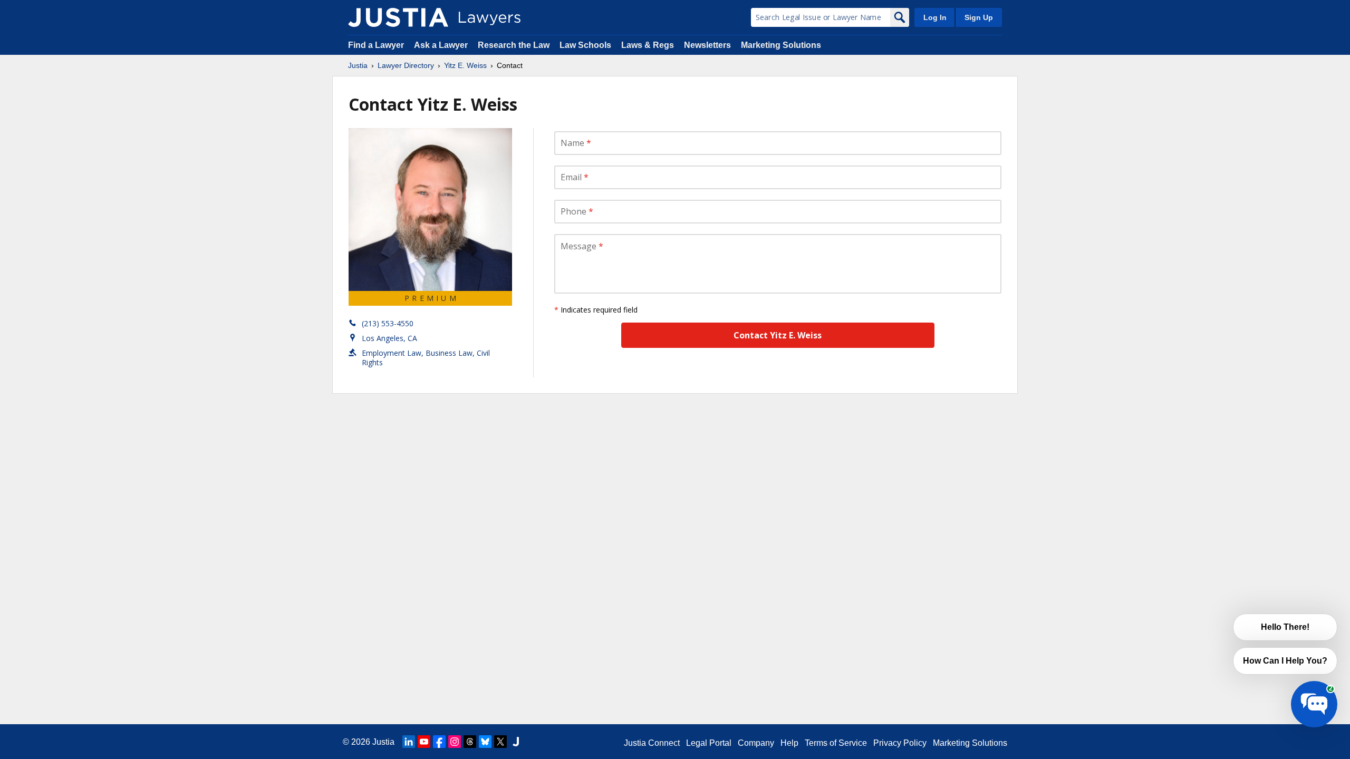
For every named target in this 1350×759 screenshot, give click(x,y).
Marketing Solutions (781, 45)
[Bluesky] (485, 741)
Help (789, 742)
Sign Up (979, 17)
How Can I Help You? (1285, 660)
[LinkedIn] (408, 741)
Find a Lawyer (376, 45)
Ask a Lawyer (442, 45)
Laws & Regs (647, 45)
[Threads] (470, 741)
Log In (935, 17)
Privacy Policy (900, 742)
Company (756, 742)
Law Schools (585, 45)
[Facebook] (439, 741)
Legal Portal (708, 742)
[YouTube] (424, 741)
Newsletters (707, 45)
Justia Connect (652, 742)
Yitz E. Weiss (465, 65)
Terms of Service (836, 742)
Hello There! (1285, 626)
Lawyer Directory (406, 65)
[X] (500, 741)
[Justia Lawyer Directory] (398, 17)
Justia (358, 65)
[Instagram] (454, 741)
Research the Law (513, 45)
